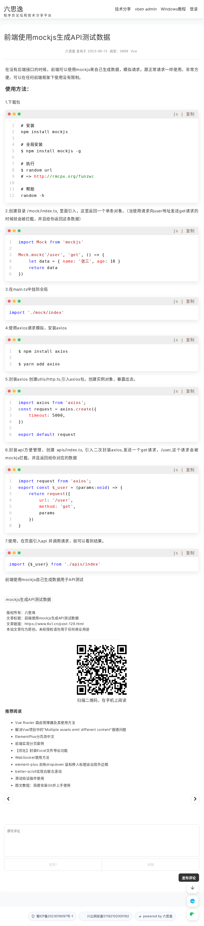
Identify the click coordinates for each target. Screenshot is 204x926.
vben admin (146, 8)
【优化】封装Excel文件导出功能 (41, 750)
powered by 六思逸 (157, 916)
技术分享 (123, 8)
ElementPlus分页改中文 (34, 736)
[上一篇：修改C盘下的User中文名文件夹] (8, 799)
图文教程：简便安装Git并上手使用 (43, 785)
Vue (134, 51)
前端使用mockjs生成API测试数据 (52, 618)
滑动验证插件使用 (29, 778)
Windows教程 (173, 8)
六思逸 (13, 9)
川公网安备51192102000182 (108, 916)
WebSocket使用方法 (32, 757)
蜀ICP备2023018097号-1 (54, 916)
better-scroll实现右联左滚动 (38, 771)
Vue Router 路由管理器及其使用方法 (45, 722)
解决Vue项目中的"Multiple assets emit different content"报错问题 (70, 729)
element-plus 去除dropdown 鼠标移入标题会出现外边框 (61, 764)
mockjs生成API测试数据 (28, 599)
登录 (194, 8)
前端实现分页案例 (29, 743)
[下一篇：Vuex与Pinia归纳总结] (195, 799)
